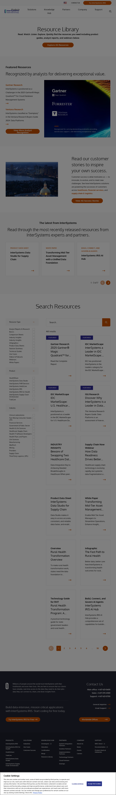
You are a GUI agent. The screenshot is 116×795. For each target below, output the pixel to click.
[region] (58, 783)
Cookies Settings (77, 784)
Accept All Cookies (94, 784)
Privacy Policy (37, 793)
